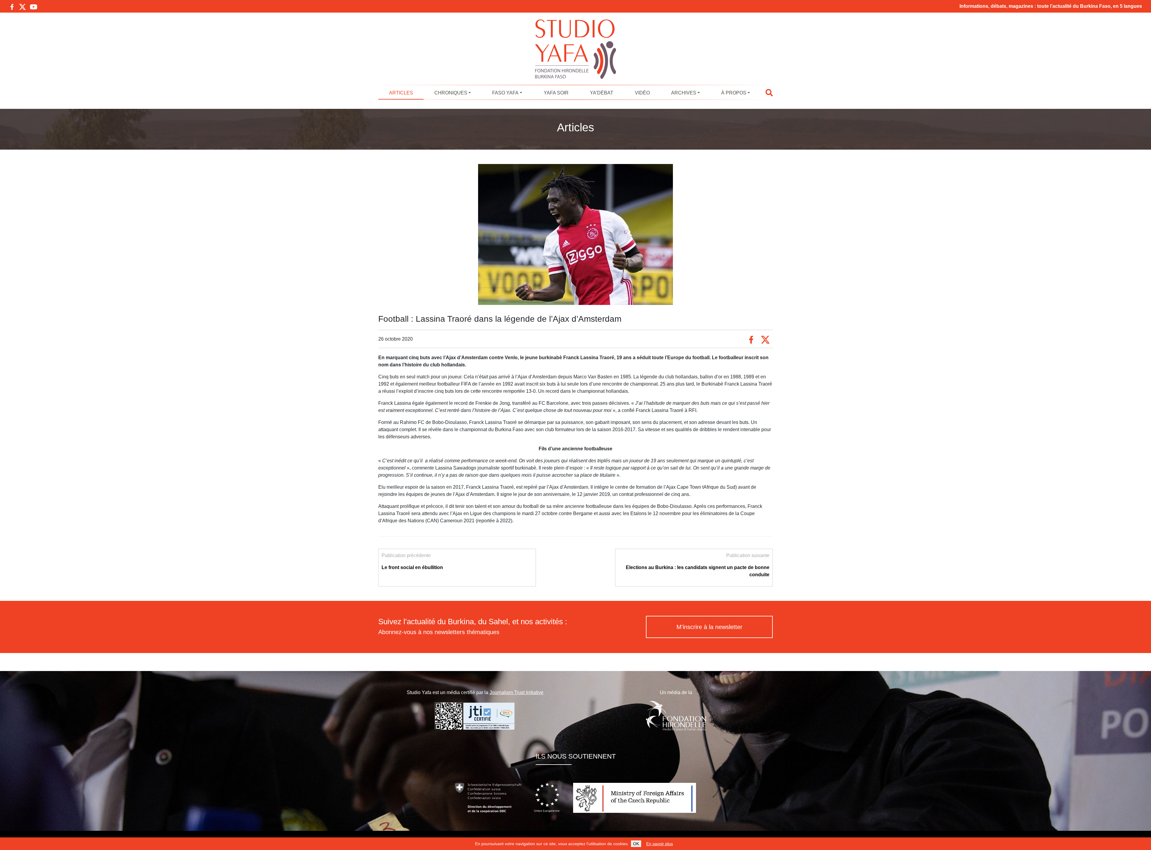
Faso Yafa (505, 92)
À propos (733, 92)
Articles (401, 92)
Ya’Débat (601, 92)
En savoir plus (659, 843)
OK (636, 843)
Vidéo (642, 92)
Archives (683, 92)
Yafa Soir (556, 92)
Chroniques (450, 92)
